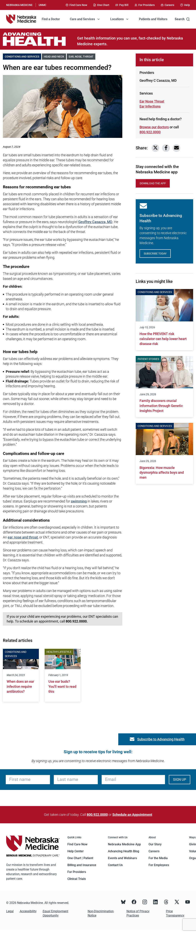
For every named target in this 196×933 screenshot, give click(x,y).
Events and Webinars (122, 858)
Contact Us (115, 865)
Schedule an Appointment (132, 815)
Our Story (155, 844)
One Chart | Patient (80, 858)
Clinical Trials (76, 879)
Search (180, 19)
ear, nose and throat (23, 537)
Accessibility (28, 911)
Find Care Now (77, 844)
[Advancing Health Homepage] (40, 39)
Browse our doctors (154, 127)
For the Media (158, 858)
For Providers (76, 872)
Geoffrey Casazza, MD (95, 222)
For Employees (159, 865)
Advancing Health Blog (123, 851)
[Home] (21, 19)
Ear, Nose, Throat (82, 56)
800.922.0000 (150, 132)
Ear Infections (153, 106)
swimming (79, 501)
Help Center (75, 851)
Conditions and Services (23, 56)
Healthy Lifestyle (59, 651)
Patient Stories (148, 359)
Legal (10, 911)
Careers (154, 851)
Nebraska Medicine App (124, 844)
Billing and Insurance (81, 865)
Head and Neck (55, 56)
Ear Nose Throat (152, 101)
